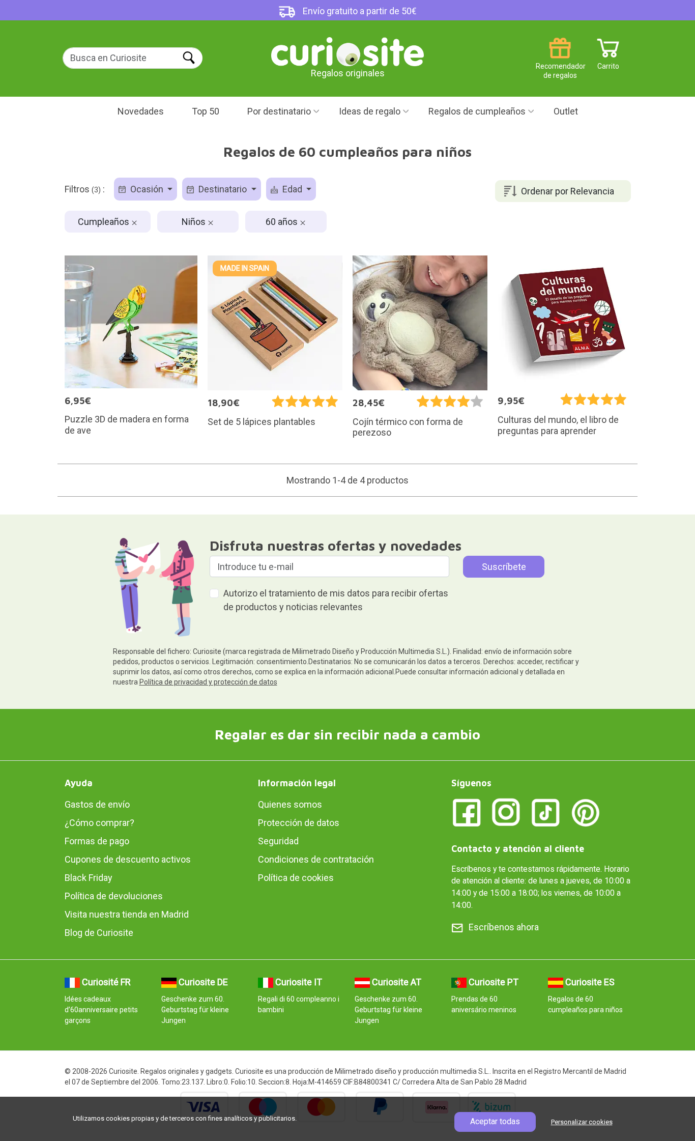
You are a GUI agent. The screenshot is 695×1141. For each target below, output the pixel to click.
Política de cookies (296, 877)
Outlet (566, 111)
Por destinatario (279, 111)
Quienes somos (290, 804)
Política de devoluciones (114, 896)
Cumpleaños (104, 221)
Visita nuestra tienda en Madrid (127, 914)
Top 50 (205, 111)
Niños (195, 221)
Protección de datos (298, 822)
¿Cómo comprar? (99, 822)
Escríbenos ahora (504, 927)
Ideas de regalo (369, 111)
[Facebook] (466, 812)
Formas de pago (97, 841)
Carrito (608, 62)
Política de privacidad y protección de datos (208, 682)
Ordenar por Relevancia (567, 191)
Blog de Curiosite (99, 932)
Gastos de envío (97, 804)
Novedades (141, 111)
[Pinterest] (585, 812)
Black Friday (88, 877)
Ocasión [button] (146, 189)
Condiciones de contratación (316, 859)
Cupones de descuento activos (128, 859)
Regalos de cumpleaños (477, 111)
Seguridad (278, 841)
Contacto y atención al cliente (517, 848)
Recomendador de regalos (560, 62)
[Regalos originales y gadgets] (347, 50)
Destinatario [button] (222, 189)
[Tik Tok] (546, 812)
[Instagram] (506, 812)
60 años (283, 221)
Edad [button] (292, 189)
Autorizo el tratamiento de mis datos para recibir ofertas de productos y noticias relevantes (335, 600)
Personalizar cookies (582, 1122)
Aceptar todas (495, 1121)
